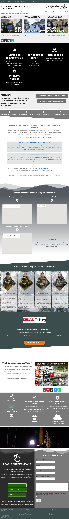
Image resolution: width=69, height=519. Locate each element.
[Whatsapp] (12, 40)
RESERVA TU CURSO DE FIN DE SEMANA (34, 402)
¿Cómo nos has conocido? (43, 476)
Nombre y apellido (41, 459)
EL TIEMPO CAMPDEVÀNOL (57, 421)
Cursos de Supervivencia (14, 56)
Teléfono (38, 465)
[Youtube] (2, 40)
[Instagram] (5, 40)
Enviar (38, 500)
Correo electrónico (41, 471)
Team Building (54, 54)
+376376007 (11, 401)
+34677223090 (11, 411)
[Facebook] (9, 40)
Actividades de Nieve (34, 56)
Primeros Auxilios (14, 77)
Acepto (39, 496)
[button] (2, 1)
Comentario (39, 482)
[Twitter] (55, 390)
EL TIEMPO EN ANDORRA (57, 423)
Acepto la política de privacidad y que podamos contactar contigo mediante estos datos (51, 494)
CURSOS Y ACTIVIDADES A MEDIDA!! (57, 402)
